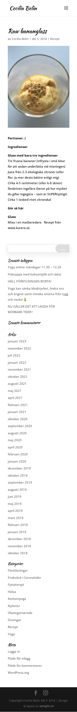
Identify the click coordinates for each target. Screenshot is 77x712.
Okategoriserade (20, 613)
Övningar (14, 620)
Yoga (11, 634)
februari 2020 (18, 454)
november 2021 (19, 369)
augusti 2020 (17, 433)
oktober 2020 (18, 419)
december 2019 (19, 468)
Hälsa (12, 592)
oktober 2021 (18, 377)
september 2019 (20, 482)
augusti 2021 (17, 383)
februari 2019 (18, 525)
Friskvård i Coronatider (24, 577)
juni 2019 (14, 496)
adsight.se (46, 706)
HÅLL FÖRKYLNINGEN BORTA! (29, 281)
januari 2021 (17, 412)
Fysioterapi (16, 584)
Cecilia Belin (20, 39)
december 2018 (19, 539)
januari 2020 (17, 461)
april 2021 (15, 398)
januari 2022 (17, 362)
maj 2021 (15, 391)
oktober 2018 (18, 553)
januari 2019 (17, 532)
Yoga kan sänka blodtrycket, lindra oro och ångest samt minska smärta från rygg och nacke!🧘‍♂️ (38, 293)
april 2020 (15, 447)
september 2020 (20, 426)
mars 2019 (15, 518)
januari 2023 (17, 341)
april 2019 (15, 511)
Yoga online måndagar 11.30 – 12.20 (34, 267)
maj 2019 (15, 504)
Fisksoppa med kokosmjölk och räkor (34, 274)
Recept (55, 39)
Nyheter (14, 606)
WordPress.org (18, 672)
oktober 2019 (18, 475)
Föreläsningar (18, 570)
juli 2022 (14, 355)
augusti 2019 (17, 489)
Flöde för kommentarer (25, 665)
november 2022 (19, 348)
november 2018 (19, 546)
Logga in (14, 651)
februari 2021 (18, 405)
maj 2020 (15, 440)
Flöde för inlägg (19, 658)
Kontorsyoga (17, 599)
